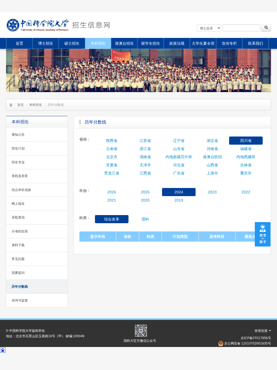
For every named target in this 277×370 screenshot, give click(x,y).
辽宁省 (178, 140)
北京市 (111, 157)
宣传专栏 (229, 43)
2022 (246, 192)
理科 (145, 219)
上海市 (212, 173)
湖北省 (212, 140)
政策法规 (176, 43)
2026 (111, 192)
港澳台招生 (124, 43)
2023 (212, 192)
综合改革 (111, 219)
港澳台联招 (212, 157)
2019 (178, 200)
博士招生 (45, 43)
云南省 (111, 149)
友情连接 (261, 331)
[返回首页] (90, 25)
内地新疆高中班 (179, 157)
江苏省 (145, 140)
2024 (178, 192)
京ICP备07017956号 (256, 338)
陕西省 (111, 140)
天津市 (145, 165)
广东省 (178, 173)
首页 (19, 43)
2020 (145, 200)
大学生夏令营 (203, 43)
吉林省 (246, 165)
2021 (111, 200)
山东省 (178, 149)
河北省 (178, 165)
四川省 (246, 140)
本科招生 (98, 43)
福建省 (246, 149)
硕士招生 (72, 43)
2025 (145, 192)
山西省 (212, 165)
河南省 (212, 149)
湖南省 (145, 157)
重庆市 (246, 173)
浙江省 (145, 149)
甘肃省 (111, 165)
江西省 (145, 173)
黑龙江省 (111, 173)
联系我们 (255, 43)
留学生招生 (150, 43)
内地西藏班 (245, 157)
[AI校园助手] (263, 234)
